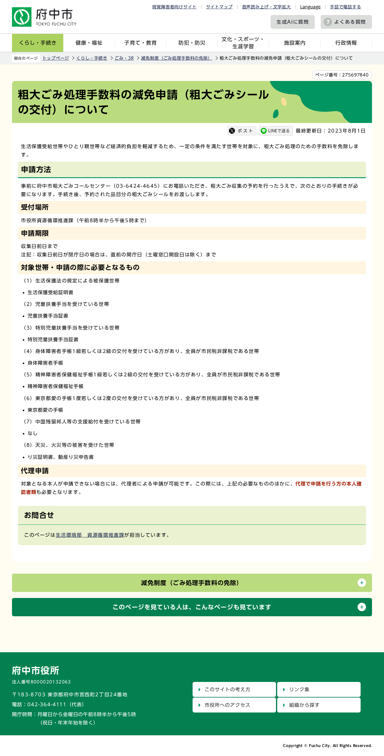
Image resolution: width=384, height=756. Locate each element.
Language (310, 7)
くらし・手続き (38, 42)
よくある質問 (350, 21)
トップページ (55, 58)
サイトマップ (219, 7)
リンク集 (299, 689)
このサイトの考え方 (227, 689)
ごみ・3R (124, 58)
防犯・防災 (192, 42)
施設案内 (295, 42)
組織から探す (304, 705)
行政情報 (346, 42)
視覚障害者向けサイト (174, 7)
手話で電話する (345, 7)
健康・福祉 (89, 42)
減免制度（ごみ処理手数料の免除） (176, 58)
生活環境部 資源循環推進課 (90, 535)
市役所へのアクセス (227, 705)
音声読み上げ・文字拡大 (266, 7)
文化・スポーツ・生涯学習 (243, 43)
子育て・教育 (140, 42)
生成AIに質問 (293, 21)
